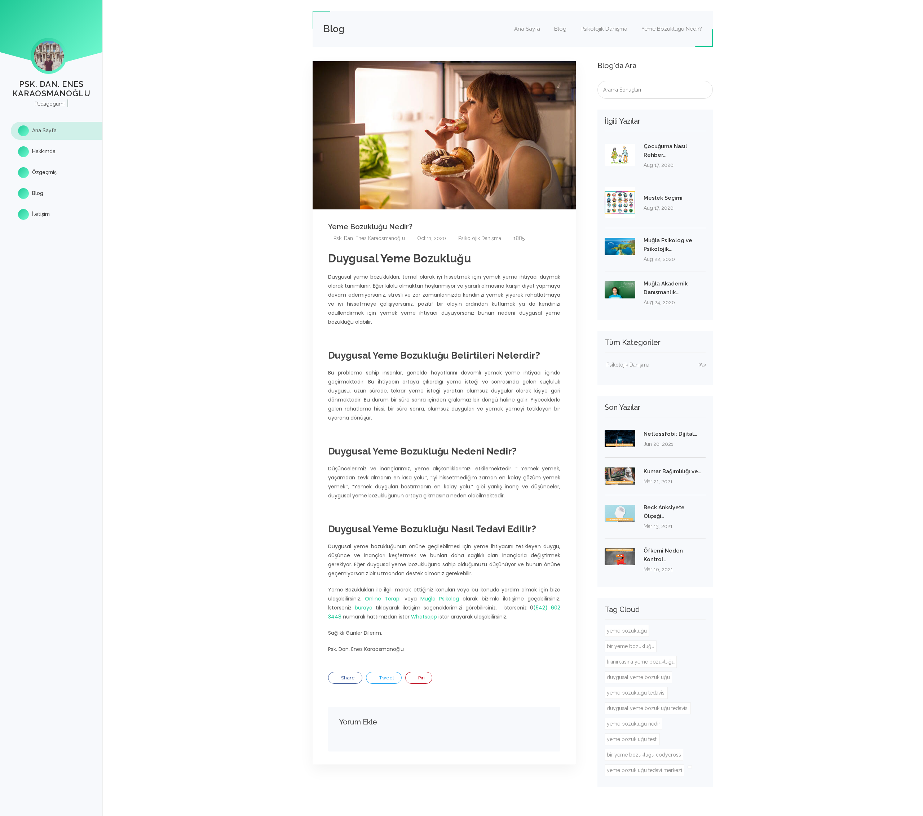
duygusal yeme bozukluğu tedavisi (648, 708)
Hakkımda (43, 151)
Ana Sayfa (44, 130)
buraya (363, 607)
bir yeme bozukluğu (630, 646)
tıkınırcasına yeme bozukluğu (641, 662)
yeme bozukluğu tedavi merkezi (644, 770)
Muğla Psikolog (439, 598)
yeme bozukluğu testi (632, 739)
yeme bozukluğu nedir (633, 724)
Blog (37, 193)
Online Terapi (383, 598)
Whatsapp (424, 616)
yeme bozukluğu (627, 631)
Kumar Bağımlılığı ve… (672, 471)
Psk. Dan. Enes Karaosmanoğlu (368, 238)
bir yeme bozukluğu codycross (644, 755)
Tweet (386, 677)
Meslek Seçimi (663, 198)
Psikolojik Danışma (603, 29)
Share (347, 677)
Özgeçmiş (44, 172)
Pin (421, 677)
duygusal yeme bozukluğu (638, 677)
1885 (518, 238)
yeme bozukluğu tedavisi (636, 693)
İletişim (40, 214)
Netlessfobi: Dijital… (670, 434)
